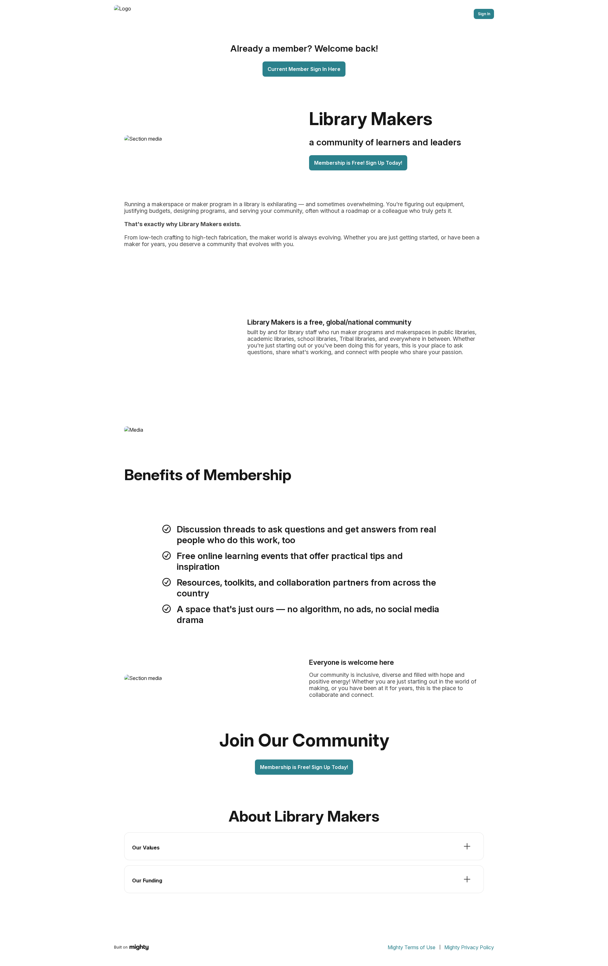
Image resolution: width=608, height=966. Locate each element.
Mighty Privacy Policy (469, 947)
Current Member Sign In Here (304, 69)
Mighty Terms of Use (411, 947)
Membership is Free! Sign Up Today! (358, 163)
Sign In (484, 13)
